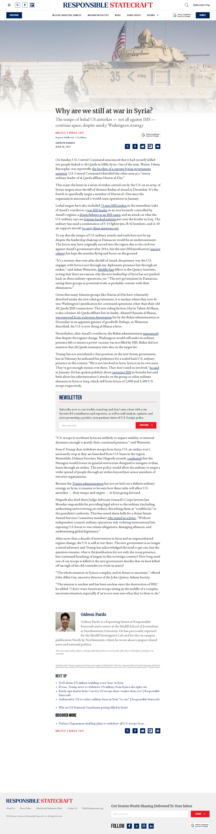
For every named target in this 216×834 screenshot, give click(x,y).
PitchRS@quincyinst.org (92, 808)
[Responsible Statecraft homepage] (39, 801)
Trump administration (88, 483)
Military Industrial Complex (66, 15)
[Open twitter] (17, 5)
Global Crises (134, 15)
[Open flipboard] (32, 5)
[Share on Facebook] (135, 146)
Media (118, 15)
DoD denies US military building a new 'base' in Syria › (92, 683)
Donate (203, 15)
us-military (82, 137)
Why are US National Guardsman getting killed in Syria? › (94, 707)
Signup (198, 813)
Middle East (76, 132)
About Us (10, 808)
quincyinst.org (201, 4)
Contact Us (72, 808)
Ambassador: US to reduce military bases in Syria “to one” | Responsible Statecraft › (109, 701)
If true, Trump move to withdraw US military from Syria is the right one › (104, 687)
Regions (151, 15)
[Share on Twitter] (127, 146)
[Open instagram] (143, 826)
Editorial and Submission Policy (49, 808)
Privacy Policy (25, 808)
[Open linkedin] (151, 826)
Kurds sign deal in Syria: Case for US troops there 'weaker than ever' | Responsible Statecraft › (109, 693)
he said (154, 367)
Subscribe (14, 15)
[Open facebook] (24, 5)
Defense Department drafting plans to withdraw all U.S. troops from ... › (103, 723)
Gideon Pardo (65, 142)
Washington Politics (98, 15)
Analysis (61, 132)
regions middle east (65, 137)
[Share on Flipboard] (150, 146)
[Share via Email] (157, 146)
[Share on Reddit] (142, 146)
